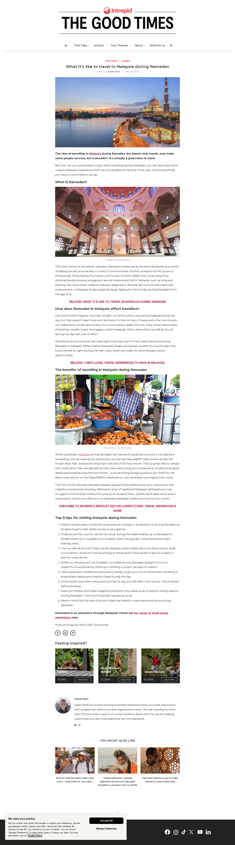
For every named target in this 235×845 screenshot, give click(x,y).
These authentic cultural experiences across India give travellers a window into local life (117, 781)
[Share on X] (65, 633)
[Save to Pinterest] (72, 633)
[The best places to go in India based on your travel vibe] (160, 760)
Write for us (157, 45)
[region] (66, 827)
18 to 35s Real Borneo (110, 670)
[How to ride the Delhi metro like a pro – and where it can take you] (75, 760)
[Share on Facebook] (57, 633)
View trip (83, 679)
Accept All (106, 820)
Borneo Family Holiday (68, 670)
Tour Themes (119, 45)
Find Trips (80, 45)
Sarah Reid (114, 71)
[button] (59, 769)
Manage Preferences (106, 828)
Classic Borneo (154, 671)
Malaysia (95, 153)
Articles (99, 45)
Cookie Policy (35, 835)
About (139, 45)
